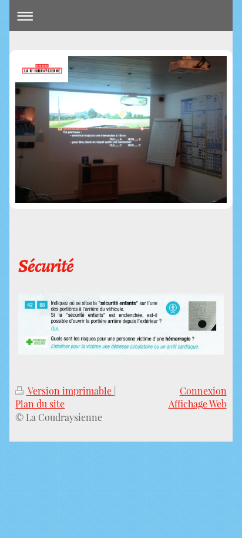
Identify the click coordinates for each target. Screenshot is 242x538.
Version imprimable (70, 391)
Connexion (203, 391)
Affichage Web (198, 403)
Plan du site (40, 403)
